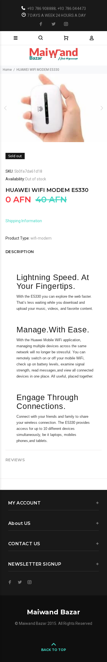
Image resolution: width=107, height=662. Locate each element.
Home (7, 70)
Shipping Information (23, 221)
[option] (53, 108)
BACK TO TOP (53, 650)
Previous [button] (5, 108)
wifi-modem (41, 238)
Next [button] (102, 108)
